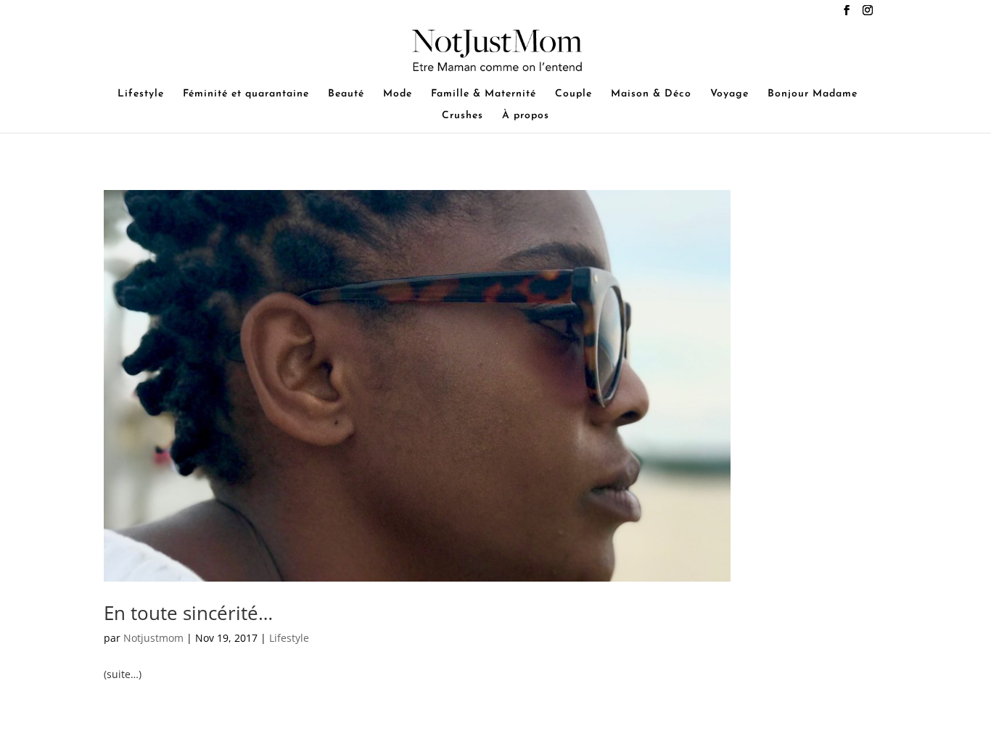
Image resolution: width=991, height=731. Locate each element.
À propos (525, 116)
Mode (397, 94)
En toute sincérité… (188, 613)
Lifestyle (141, 94)
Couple (573, 94)
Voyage (729, 94)
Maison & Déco (651, 94)
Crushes (462, 116)
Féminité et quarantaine (246, 94)
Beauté (346, 94)
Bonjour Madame (813, 94)
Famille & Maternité (483, 94)
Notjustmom (153, 638)
